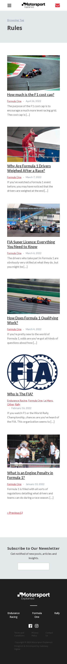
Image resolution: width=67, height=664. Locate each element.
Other (10, 404)
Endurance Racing (17, 400)
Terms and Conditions (19, 634)
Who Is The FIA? (20, 394)
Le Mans (48, 400)
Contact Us (49, 634)
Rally (17, 404)
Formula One (14, 101)
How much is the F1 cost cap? (30, 94)
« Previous (13, 512)
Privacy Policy (35, 634)
